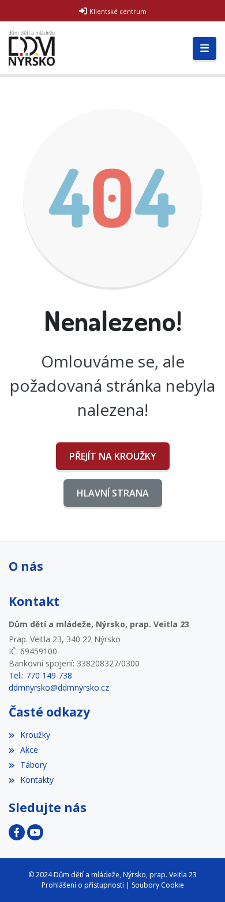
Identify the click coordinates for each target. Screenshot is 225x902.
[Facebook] (17, 832)
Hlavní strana (113, 493)
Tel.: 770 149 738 (40, 675)
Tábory (33, 764)
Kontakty (37, 779)
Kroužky (35, 734)
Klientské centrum (118, 11)
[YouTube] (35, 832)
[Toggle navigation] (204, 48)
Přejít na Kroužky (112, 456)
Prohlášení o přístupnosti (83, 885)
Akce (29, 749)
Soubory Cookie (158, 885)
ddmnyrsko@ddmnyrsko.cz (59, 687)
